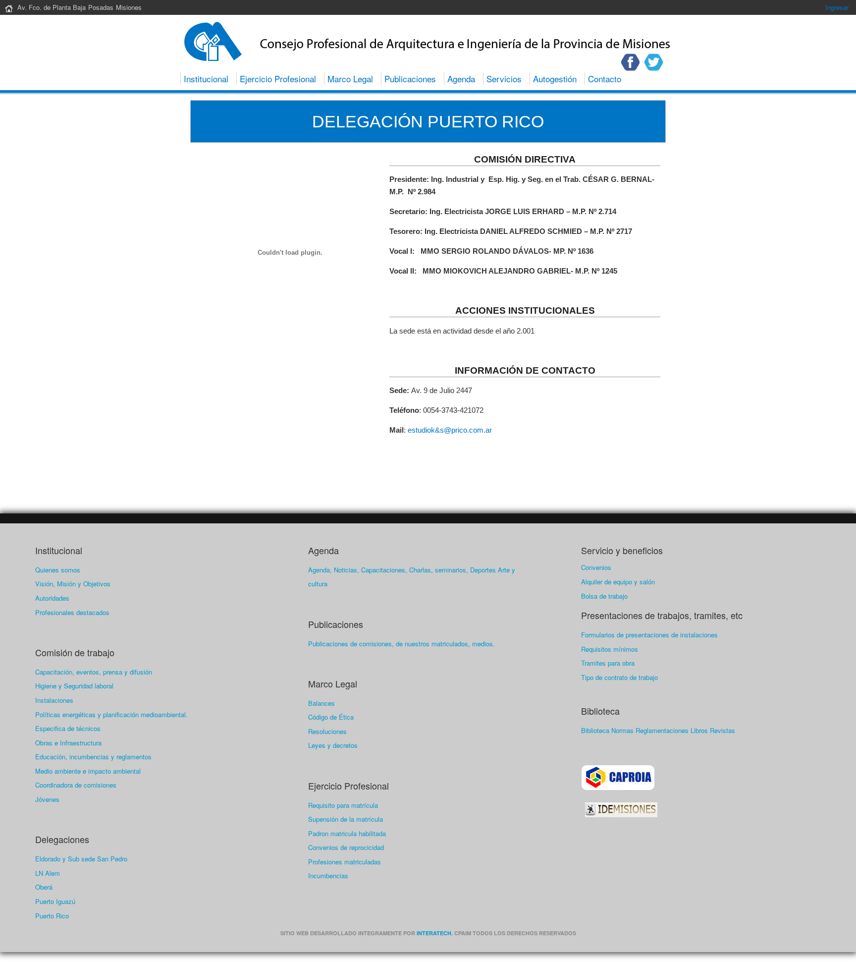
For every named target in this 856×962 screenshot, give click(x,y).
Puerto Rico (52, 915)
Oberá (44, 887)
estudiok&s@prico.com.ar (450, 430)
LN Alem (47, 873)
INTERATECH (434, 933)
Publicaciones (410, 78)
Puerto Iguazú (55, 901)
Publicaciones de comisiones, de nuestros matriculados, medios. (401, 643)
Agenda (461, 78)
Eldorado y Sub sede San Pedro (81, 858)
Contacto (604, 78)
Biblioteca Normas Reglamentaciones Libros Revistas (658, 730)
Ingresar (837, 7)
